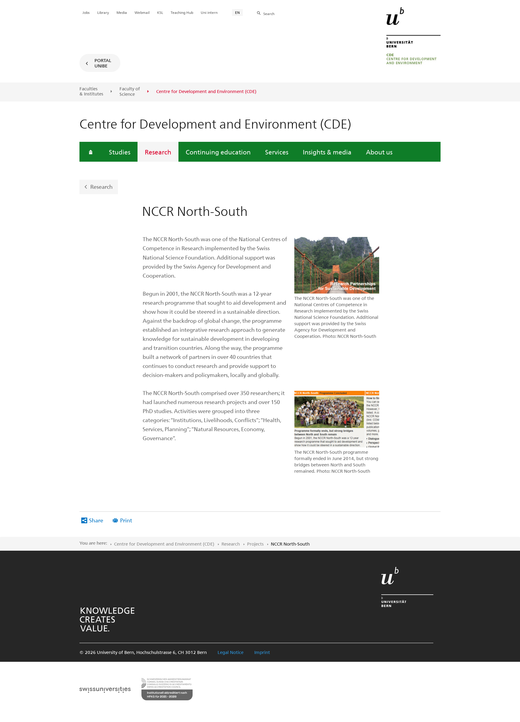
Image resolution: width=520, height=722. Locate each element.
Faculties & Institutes (91, 91)
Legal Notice (230, 652)
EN (237, 12)
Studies (119, 152)
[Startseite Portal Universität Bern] (413, 37)
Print (126, 520)
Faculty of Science (129, 91)
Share (96, 520)
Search (268, 13)
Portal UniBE (102, 63)
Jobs (86, 12)
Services (276, 152)
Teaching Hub (182, 12)
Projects (255, 544)
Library (103, 12)
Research (158, 152)
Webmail (142, 12)
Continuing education (218, 152)
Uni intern (209, 12)
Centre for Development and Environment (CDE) (164, 544)
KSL (160, 12)
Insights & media (327, 152)
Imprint (262, 652)
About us (379, 152)
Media (121, 12)
